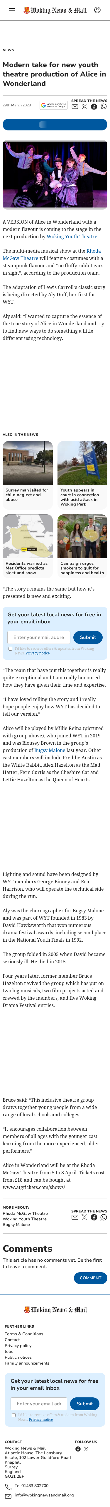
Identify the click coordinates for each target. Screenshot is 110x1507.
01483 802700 (34, 1486)
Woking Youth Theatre (72, 236)
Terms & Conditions (24, 1334)
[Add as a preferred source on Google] (53, 105)
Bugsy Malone (49, 750)
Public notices (18, 1357)
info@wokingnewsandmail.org (44, 1495)
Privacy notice (38, 653)
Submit (88, 637)
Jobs (9, 1351)
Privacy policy (18, 1345)
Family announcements (27, 1363)
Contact (12, 1340)
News (8, 50)
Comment (90, 1278)
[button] (12, 10)
